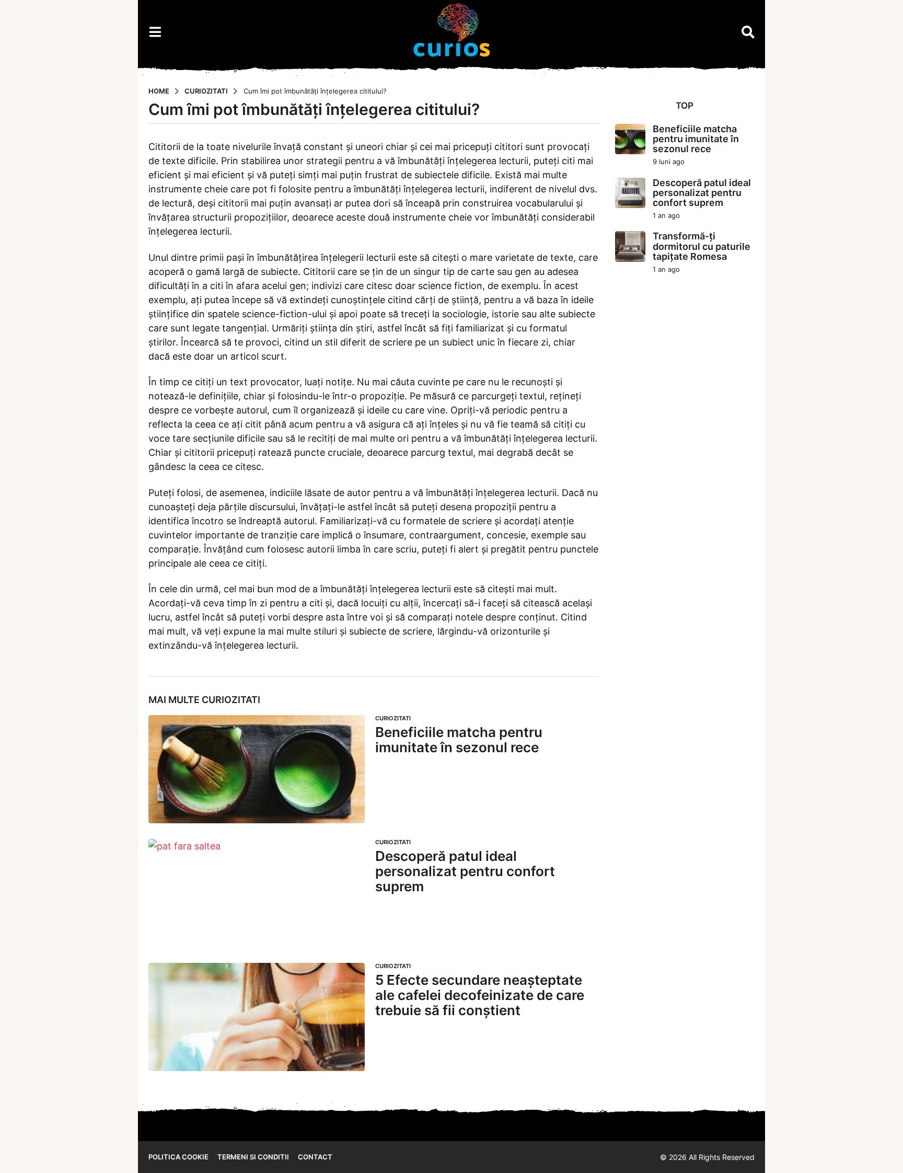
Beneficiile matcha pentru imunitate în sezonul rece (458, 739)
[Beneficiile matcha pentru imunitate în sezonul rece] (256, 769)
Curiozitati (231, 699)
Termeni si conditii (253, 1157)
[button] (154, 31)
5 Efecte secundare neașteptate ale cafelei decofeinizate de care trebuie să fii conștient (479, 995)
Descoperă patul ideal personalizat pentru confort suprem (465, 871)
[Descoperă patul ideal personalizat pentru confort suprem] (256, 893)
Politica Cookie (178, 1157)
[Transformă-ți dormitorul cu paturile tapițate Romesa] (630, 246)
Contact (315, 1157)
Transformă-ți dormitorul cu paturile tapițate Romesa (701, 246)
